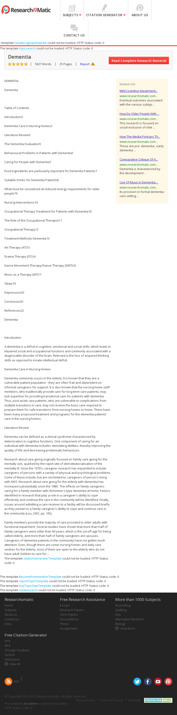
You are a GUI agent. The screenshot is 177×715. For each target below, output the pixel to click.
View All (15, 664)
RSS (16, 681)
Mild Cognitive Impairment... (139, 91)
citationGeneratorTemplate (43, 558)
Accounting (122, 605)
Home (9, 605)
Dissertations (69, 619)
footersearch (28, 590)
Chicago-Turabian (17, 650)
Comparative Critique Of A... (139, 159)
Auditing (121, 610)
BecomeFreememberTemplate (40, 577)
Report (85, 64)
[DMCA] (158, 700)
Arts (118, 614)
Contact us (12, 619)
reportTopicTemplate (33, 581)
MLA (7, 645)
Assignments (69, 628)
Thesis (64, 624)
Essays (65, 605)
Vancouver (12, 659)
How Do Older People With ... (139, 114)
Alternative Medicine (129, 619)
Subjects (11, 610)
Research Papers (72, 610)
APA (7, 641)
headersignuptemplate (31, 43)
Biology (120, 624)
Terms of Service (111, 700)
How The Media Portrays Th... (140, 136)
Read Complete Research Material (139, 60)
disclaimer (31, 703)
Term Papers (69, 614)
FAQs (8, 624)
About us (11, 614)
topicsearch (27, 48)
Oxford (10, 655)
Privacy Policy (85, 700)
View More (127, 628)
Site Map (134, 700)
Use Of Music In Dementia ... (139, 182)
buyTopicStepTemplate (35, 586)
